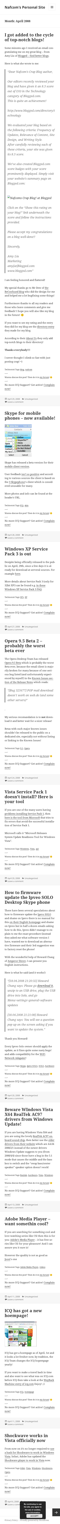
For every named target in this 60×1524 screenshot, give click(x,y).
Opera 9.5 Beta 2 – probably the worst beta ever (25, 645)
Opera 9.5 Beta (13, 662)
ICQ (21, 505)
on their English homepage (25, 922)
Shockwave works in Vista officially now (26, 1438)
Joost (7, 1259)
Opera (27, 748)
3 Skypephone (17, 482)
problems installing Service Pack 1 (24, 813)
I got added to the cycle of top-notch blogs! (29, 37)
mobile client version (17, 466)
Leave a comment (15, 401)
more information (32, 1512)
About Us (31, 338)
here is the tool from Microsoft (22, 817)
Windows (24, 848)
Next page (56, 1512)
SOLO (41, 1066)
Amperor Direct (17, 960)
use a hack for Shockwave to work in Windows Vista (29, 1452)
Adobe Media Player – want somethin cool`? (27, 1221)
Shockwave (47, 1468)
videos (42, 1267)
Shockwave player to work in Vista (24, 1460)
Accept (34, 1515)
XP (26, 597)
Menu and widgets (52, 10)
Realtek (23, 1175)
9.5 (21, 748)
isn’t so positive (30, 474)
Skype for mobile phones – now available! (30, 415)
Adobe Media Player (29, 1267)
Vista (32, 848)
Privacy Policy (11, 1520)
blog (22, 369)
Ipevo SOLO (44, 914)
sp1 (37, 848)
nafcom (28, 369)
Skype (23, 1066)
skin (26, 505)
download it (45, 986)
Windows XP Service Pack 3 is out (26, 551)
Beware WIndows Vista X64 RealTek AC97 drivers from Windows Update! (29, 1117)
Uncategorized (31, 399)
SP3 (22, 597)
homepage (29, 1392)
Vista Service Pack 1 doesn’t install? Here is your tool (29, 796)
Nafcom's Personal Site (25, 7)
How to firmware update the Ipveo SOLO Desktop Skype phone (29, 897)
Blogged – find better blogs (33, 55)
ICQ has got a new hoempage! (23, 1313)
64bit (22, 1468)
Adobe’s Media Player (22, 1239)
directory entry (45, 326)
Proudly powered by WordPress (34, 1520)
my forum (44, 377)
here (17, 573)
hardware (49, 1066)
